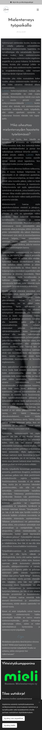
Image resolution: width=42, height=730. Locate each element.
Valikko (38, 9)
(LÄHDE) (5, 91)
